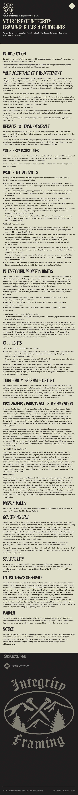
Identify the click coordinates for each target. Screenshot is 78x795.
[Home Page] (8, 8)
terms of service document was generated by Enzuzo (26, 65)
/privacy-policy (16, 511)
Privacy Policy (14, 102)
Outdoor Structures (15, 654)
